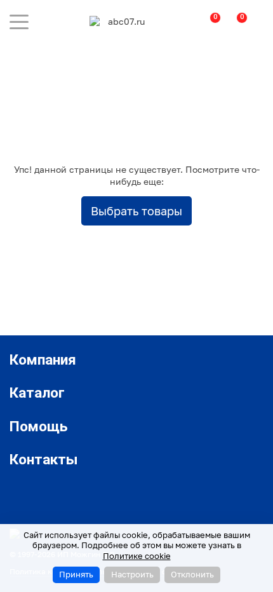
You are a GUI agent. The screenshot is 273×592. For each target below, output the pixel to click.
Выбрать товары (136, 211)
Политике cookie (137, 556)
